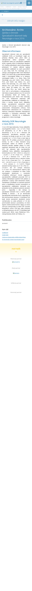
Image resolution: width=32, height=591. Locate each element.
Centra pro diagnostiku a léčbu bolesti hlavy (14, 237)
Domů (2, 7)
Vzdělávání (8, 7)
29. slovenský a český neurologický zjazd (13, 239)
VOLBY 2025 (5, 235)
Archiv (14, 7)
